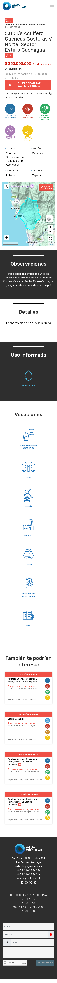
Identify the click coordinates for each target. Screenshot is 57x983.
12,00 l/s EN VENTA (28, 714)
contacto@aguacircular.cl (28, 866)
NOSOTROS (28, 911)
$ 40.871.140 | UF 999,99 (21, 686)
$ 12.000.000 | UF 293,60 (22, 723)
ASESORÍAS (28, 903)
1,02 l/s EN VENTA (28, 794)
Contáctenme (45, 963)
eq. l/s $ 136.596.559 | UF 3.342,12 (24, 811)
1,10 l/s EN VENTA (28, 674)
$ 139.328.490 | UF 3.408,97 (23, 809)
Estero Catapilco (16, 718)
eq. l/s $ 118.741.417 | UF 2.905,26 (23, 771)
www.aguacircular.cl (28, 878)
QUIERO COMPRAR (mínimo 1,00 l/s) (29, 85)
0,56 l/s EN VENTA (28, 754)
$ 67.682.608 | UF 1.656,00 (23, 769)
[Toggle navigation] (52, 5)
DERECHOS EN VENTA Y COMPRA (28, 895)
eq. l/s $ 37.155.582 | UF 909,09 (22, 688)
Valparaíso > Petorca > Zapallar (22, 699)
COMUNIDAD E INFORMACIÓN (28, 907)
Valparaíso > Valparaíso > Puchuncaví (25, 779)
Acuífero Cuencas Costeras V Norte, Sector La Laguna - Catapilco (22, 762)
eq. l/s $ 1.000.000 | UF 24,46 (21, 725)
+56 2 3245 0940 (41, 94)
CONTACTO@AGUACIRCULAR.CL (18, 94)
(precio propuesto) (42, 64)
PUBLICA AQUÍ (28, 899)
